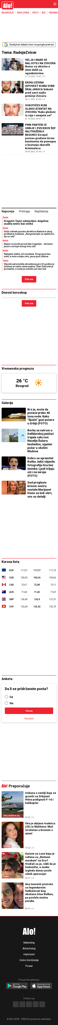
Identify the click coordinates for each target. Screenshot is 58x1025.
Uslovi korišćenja (29, 960)
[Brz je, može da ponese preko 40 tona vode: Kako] (14, 414)
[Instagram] (22, 1004)
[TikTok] (29, 1004)
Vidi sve (29, 279)
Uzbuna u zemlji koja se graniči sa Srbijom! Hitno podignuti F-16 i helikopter (40, 798)
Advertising (29, 948)
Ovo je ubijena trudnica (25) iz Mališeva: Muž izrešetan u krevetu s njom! (40, 828)
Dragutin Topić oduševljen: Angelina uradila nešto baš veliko (26, 222)
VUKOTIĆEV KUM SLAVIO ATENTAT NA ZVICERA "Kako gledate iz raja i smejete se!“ (40, 110)
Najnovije (8, 12)
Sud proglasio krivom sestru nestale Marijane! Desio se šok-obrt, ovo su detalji (39, 489)
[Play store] (17, 986)
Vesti (35, 12)
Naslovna (23, 12)
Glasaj (29, 710)
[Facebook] (16, 1004)
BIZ (44, 12)
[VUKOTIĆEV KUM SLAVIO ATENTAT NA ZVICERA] (13, 112)
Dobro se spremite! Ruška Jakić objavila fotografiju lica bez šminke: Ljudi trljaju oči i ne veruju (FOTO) (41, 466)
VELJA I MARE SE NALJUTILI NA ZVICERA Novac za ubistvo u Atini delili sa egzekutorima (40, 66)
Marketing (29, 942)
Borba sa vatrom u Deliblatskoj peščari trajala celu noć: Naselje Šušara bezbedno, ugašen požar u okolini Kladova (40, 441)
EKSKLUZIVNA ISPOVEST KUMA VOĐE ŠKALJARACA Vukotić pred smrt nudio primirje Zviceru (40, 89)
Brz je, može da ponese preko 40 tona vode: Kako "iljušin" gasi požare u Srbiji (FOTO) (40, 416)
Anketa (7, 679)
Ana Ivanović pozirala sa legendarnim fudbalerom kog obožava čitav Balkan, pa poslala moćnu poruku (39, 892)
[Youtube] (36, 1004)
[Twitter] (42, 1004)
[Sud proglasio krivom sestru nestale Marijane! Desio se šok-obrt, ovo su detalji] (14, 487)
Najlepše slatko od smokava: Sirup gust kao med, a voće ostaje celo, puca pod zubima (27, 255)
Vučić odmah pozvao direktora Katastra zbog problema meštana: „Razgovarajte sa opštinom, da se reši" (29, 234)
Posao (29, 966)
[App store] (41, 986)
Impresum (29, 954)
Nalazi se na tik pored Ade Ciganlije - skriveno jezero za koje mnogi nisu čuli (28, 245)
